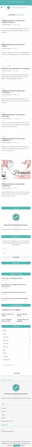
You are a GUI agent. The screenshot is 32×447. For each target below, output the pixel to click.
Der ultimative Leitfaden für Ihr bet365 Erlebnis (14, 298)
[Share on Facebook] (14, 35)
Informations (9, 66)
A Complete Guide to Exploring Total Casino (13, 292)
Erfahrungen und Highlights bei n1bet (11, 278)
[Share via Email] (19, 35)
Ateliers (3, 414)
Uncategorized (16, 359)
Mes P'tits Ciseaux (7, 24)
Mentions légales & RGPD (7, 421)
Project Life (16, 356)
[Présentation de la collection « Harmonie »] (16, 169)
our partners (16, 346)
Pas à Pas (3, 411)
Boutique (3, 418)
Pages (16, 350)
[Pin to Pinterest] (17, 35)
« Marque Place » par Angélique (22, 320)
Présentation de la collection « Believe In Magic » (13, 21)
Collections (3, 18)
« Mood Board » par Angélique (11, 310)
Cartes (16, 333)
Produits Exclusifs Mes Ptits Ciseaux (15, 68)
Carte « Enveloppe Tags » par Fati (6, 320)
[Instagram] (16, 268)
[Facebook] (12, 268)
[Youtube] (19, 268)
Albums (16, 330)
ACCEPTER (16, 445)
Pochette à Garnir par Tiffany (7, 314)
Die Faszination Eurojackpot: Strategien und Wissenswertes (13, 285)
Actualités (3, 408)
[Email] (18, 439)
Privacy (16, 353)
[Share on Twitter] (16, 35)
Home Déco (16, 340)
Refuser (23, 445)
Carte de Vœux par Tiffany (22, 314)
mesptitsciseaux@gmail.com (7, 431)
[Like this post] (12, 35)
